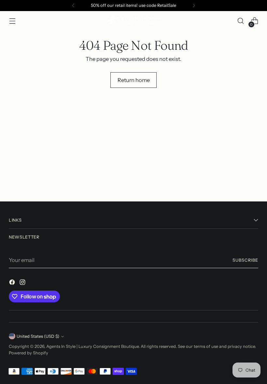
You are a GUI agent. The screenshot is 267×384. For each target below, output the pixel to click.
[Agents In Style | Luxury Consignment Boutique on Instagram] (23, 283)
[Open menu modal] (12, 21)
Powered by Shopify (28, 352)
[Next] (194, 5)
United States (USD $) (38, 336)
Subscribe (245, 260)
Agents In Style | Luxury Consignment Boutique (92, 346)
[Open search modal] (240, 21)
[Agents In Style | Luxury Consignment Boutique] (133, 20)
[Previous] (73, 5)
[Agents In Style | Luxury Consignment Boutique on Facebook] (13, 283)
